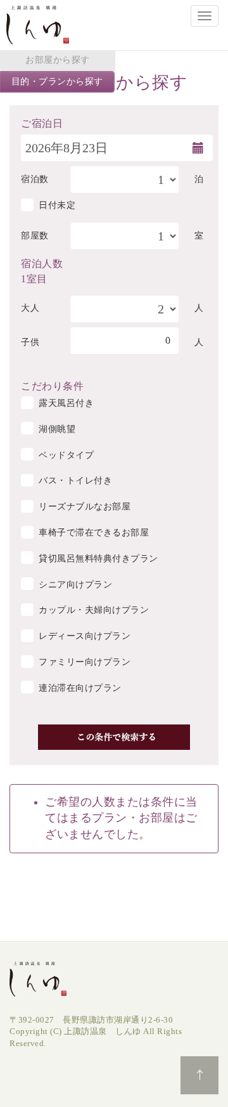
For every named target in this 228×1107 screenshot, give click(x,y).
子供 (30, 342)
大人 (30, 308)
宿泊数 (35, 179)
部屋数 (35, 235)
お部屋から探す (57, 60)
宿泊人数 (42, 262)
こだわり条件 (52, 385)
